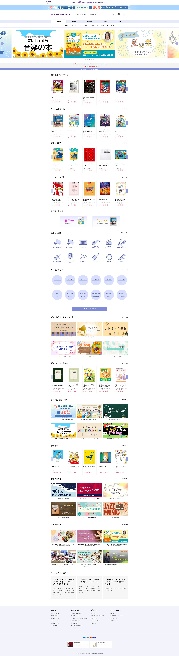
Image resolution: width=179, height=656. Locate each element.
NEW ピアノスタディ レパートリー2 (57, 164)
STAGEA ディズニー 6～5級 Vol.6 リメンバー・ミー (105, 198)
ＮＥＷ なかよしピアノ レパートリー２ (120, 164)
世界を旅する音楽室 (56, 466)
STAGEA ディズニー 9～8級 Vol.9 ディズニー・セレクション (89, 199)
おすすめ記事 (110, 25)
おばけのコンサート (103, 466)
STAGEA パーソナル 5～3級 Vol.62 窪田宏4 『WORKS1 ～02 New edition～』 (57, 199)
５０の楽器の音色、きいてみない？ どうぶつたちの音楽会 (73, 468)
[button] (89, 14)
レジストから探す (55, 623)
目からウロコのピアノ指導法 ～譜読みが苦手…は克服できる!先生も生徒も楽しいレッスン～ (104, 385)
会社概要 (112, 620)
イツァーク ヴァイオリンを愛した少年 (120, 467)
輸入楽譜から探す (55, 618)
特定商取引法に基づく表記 (116, 616)
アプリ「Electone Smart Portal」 (79, 618)
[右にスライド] (127, 89)
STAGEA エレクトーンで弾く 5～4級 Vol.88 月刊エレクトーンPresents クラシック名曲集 (73, 199)
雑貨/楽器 (89, 21)
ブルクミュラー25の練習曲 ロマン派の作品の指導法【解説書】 (73, 385)
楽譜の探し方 (94, 618)
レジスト (105, 21)
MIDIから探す (54, 625)
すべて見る (124, 75)
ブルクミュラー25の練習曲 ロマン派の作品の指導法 (57, 385)
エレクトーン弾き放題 (76, 613)
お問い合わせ (94, 623)
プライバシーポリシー (115, 618)
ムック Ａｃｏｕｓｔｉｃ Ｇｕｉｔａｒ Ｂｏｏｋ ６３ (89, 97)
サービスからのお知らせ (76, 625)
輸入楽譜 (74, 21)
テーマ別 (74, 25)
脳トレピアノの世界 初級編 (57, 96)
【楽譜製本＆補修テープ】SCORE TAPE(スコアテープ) (104, 165)
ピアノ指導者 (83, 25)
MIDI (120, 21)
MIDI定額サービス (75, 616)
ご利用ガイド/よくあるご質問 (97, 616)
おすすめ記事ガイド (75, 620)
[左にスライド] (52, 89)
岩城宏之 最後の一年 (72, 96)
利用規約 (112, 613)
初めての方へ (94, 613)
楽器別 (66, 25)
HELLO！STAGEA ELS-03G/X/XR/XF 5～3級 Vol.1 (88, 131)
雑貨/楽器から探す (55, 620)
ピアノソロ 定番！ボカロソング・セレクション (104, 130)
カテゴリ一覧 (124, 232)
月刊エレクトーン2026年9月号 (57, 130)
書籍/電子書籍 (94, 25)
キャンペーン (74, 628)
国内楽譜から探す (55, 616)
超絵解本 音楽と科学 (104, 96)
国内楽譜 (59, 21)
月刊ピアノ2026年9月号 (73, 130)
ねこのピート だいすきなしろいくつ (89, 467)
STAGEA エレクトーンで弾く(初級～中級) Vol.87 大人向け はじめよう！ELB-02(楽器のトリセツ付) (120, 199)
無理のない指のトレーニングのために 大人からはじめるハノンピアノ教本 (120, 385)
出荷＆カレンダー (95, 620)
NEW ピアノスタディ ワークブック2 (73, 164)
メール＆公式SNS (75, 623)
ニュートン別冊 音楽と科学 (120, 96)
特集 (102, 25)
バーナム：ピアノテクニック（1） (89, 164)
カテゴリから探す (55, 613)
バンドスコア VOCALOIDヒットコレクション (120, 130)
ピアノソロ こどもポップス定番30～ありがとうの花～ (88, 385)
